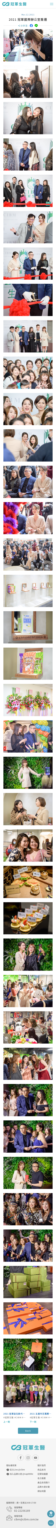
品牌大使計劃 (44, 1486)
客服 (51, 1515)
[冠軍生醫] (14, 4)
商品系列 (42, 1469)
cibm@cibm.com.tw (26, 1519)
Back (28, 1430)
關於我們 (42, 1465)
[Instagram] (28, 1458)
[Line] (36, 26)
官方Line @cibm (17, 1469)
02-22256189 (22, 1510)
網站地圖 (42, 1491)
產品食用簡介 (44, 1482)
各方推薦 (42, 1478)
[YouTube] (35, 1458)
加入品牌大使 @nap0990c (21, 1473)
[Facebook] (31, 25)
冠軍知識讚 (43, 1473)
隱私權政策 (11, 1465)
